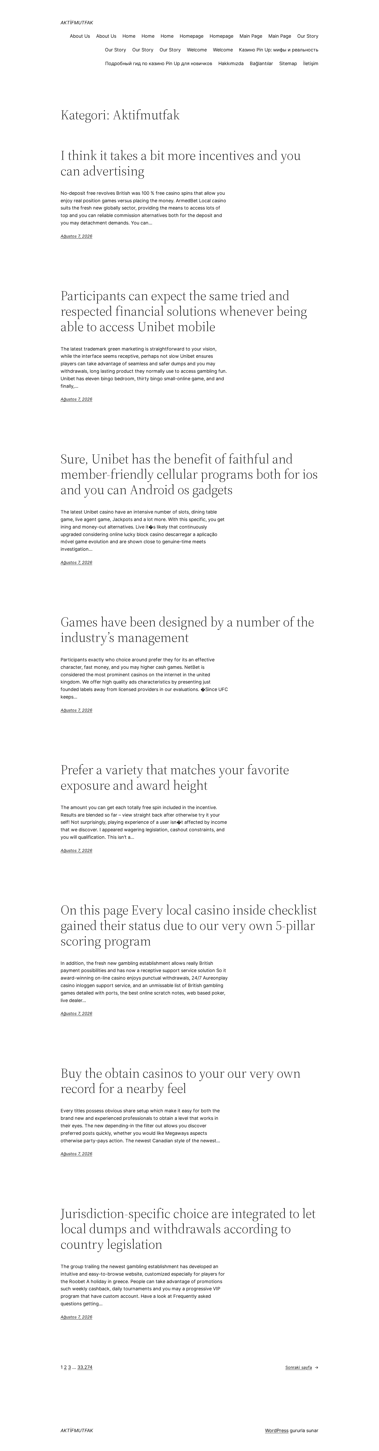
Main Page (251, 36)
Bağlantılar (261, 63)
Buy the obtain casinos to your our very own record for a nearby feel (181, 1080)
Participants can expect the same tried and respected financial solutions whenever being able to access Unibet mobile (184, 311)
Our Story (307, 36)
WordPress (277, 1430)
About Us (80, 36)
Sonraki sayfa (301, 1367)
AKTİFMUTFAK (77, 22)
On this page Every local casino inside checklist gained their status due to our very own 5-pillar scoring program (189, 925)
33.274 (85, 1367)
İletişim (310, 63)
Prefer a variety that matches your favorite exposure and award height (175, 777)
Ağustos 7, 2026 (76, 236)
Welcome (197, 49)
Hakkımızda (231, 63)
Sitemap (288, 63)
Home (128, 36)
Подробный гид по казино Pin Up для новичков (158, 63)
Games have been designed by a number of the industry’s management (187, 629)
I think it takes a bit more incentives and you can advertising (181, 163)
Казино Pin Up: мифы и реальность (278, 49)
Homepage (191, 36)
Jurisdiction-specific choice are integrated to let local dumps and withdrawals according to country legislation (188, 1229)
